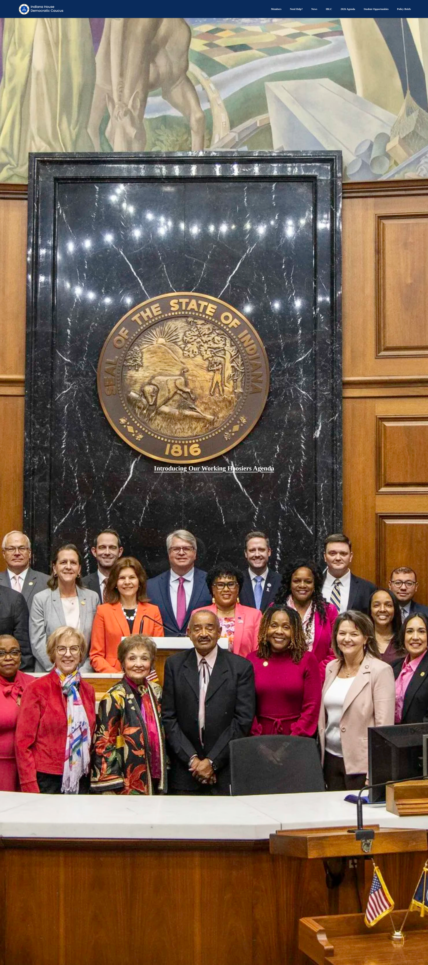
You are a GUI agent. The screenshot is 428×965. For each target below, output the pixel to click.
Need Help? (296, 9)
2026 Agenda (348, 9)
